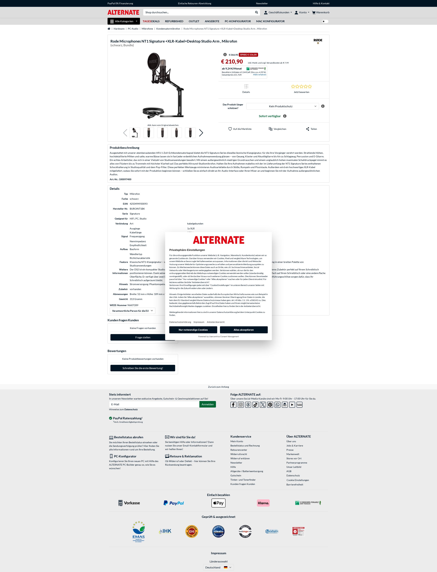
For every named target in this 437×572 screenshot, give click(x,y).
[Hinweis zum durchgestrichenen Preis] (225, 54)
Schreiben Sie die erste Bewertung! (143, 368)
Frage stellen (142, 337)
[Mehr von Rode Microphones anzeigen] (318, 43)
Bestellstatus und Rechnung (245, 445)
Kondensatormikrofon (168, 28)
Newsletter (262, 3)
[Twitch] (299, 404)
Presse (289, 449)
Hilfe (315, 3)
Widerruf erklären (240, 458)
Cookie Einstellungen (298, 480)
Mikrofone (147, 28)
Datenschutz (131, 409)
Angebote (212, 21)
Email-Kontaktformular (195, 445)
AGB (288, 471)
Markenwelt (292, 454)
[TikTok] (255, 404)
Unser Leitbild (293, 466)
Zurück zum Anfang (218, 386)
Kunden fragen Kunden (242, 484)
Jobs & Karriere (294, 445)
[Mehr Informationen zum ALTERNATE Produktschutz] (323, 106)
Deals (151, 21)
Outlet (194, 21)
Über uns (291, 441)
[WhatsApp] (277, 404)
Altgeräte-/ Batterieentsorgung (246, 471)
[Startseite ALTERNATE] (123, 12)
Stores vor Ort (293, 458)
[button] (125, 133)
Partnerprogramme (296, 462)
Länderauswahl (219, 561)
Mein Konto (236, 441)
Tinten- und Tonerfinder (243, 479)
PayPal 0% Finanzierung (120, 3)
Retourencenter (238, 449)
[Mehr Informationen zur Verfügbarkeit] (285, 116)
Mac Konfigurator (270, 21)
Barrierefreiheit (294, 484)
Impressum (218, 553)
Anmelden (208, 404)
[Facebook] (233, 404)
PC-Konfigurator (238, 21)
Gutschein (235, 475)
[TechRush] (285, 404)
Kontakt (325, 3)
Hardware (119, 28)
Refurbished (174, 21)
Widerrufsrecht (238, 454)
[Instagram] (241, 404)
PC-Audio (133, 28)
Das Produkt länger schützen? (233, 106)
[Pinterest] (270, 404)
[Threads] (248, 404)
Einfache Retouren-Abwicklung (194, 3)
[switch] (325, 21)
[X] (263, 404)
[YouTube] (292, 404)
